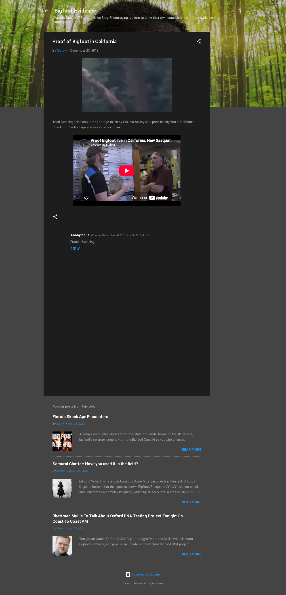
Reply (75, 249)
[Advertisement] (228, 99)
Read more (191, 450)
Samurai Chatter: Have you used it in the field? (95, 463)
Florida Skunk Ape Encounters (80, 416)
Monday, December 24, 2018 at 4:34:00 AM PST (120, 235)
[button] (198, 42)
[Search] (239, 12)
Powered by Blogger (146, 574)
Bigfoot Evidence (75, 11)
